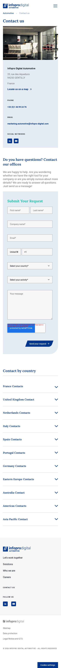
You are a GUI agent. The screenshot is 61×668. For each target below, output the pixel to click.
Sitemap (7, 628)
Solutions (8, 564)
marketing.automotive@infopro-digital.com (28, 123)
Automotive (8, 13)
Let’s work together (13, 557)
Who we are (9, 570)
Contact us (9, 587)
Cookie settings (47, 665)
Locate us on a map (17, 89)
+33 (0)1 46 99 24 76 (17, 106)
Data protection (10, 633)
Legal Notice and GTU (13, 638)
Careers (7, 577)
